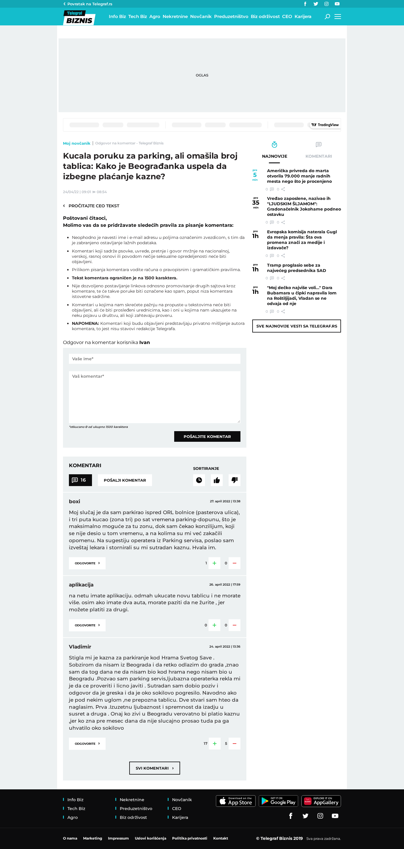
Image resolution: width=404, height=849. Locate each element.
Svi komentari (155, 768)
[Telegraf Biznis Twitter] (316, 4)
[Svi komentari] (199, 480)
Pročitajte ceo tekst (91, 205)
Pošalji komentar (125, 480)
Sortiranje (206, 468)
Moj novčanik (77, 143)
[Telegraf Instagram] (326, 4)
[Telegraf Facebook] (305, 4)
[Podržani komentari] (217, 480)
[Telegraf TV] (337, 4)
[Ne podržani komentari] (234, 480)
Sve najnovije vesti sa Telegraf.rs (296, 326)
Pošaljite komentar (207, 436)
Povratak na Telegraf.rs (89, 3)
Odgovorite (87, 563)
